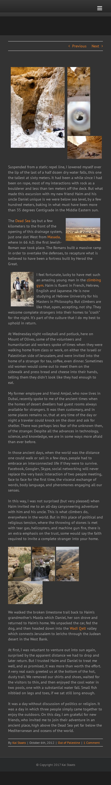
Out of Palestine (69, 743)
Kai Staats (19, 743)
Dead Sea (22, 220)
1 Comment (92, 743)
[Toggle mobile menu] (100, 8)
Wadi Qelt (78, 628)
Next (95, 46)
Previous (79, 46)
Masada (53, 236)
